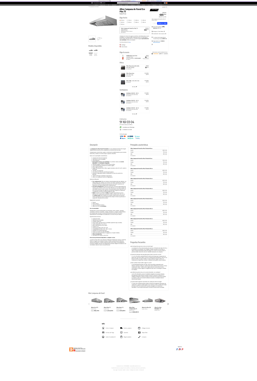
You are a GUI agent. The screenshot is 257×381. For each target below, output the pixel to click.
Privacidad (120, 370)
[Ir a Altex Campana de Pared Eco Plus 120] (96, 53)
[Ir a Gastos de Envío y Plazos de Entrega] (157, 10)
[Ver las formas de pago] (130, 138)
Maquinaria (102, 5)
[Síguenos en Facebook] (177, 350)
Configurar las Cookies (134, 370)
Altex (130, 42)
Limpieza (133, 5)
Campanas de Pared (94, 6)
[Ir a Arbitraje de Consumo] (78, 351)
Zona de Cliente (154, 3)
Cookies (127, 370)
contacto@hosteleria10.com (135, 366)
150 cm (129, 20)
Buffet (143, 5)
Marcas (160, 5)
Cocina (96, 5)
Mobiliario (114, 5)
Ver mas (134, 86)
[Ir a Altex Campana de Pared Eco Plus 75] (91, 53)
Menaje (120, 5)
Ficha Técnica (124, 46)
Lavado (126, 5)
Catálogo (123, 44)
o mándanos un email (127, 129)
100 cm (122, 20)
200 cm (137, 20)
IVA (163, 7)
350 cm (129, 22)
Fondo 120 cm (95, 55)
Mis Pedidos (159, 3)
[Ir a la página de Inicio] (98, 3)
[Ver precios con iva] (166, 7)
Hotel (138, 5)
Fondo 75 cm (90, 55)
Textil (149, 5)
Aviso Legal (115, 370)
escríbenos (133, 0)
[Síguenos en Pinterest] (182, 350)
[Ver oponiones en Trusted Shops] (159, 0)
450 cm (144, 22)
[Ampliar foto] (103, 34)
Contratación (141, 370)
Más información (156, 42)
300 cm (122, 22)
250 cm (144, 20)
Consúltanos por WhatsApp (128, 127)
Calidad (124, 370)
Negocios (154, 5)
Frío (109, 5)
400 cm (137, 22)
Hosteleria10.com (120, 366)
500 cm (122, 24)
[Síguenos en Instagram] (179, 350)
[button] (168, 304)
